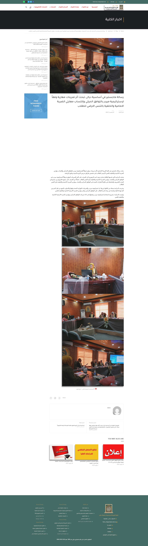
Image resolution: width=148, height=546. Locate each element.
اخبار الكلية (110, 31)
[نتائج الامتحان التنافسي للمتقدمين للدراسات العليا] (86, 452)
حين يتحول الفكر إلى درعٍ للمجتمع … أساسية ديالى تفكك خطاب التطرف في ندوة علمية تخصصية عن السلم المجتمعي (36, 51)
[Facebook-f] (33, 2)
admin (109, 408)
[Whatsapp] (24, 2)
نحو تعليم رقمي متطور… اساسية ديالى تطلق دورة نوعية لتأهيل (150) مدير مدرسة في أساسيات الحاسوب (36, 85)
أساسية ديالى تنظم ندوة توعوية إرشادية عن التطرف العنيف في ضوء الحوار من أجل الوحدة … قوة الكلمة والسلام (36, 60)
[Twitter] (29, 2)
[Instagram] (26, 2)
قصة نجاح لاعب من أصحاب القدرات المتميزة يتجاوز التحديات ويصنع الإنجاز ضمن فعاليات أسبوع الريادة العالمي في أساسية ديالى (36, 68)
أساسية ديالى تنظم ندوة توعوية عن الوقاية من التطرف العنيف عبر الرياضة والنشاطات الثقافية (36, 76)
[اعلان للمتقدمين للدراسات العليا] (61, 452)
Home (122, 31)
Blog (117, 31)
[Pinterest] (51, 398)
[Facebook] (59, 398)
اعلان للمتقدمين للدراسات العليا (64, 461)
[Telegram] (31, 2)
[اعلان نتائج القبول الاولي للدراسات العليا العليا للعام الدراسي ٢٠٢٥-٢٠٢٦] (113, 451)
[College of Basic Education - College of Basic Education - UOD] (114, 7)
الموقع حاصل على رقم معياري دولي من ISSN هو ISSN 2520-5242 (74, 539)
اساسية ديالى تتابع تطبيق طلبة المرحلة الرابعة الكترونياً (70, 425)
